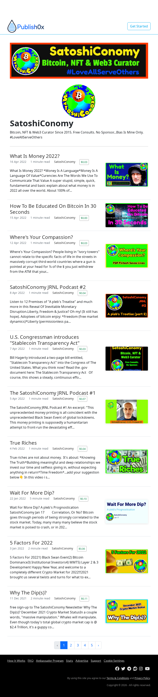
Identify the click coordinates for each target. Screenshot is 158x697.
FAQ (31, 660)
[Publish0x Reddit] (136, 668)
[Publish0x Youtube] (148, 668)
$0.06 (82, 549)
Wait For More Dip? (32, 492)
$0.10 (83, 499)
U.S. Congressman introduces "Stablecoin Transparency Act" (45, 339)
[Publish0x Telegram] (130, 668)
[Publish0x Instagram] (142, 668)
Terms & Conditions (118, 678)
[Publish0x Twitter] (124, 668)
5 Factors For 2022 (31, 542)
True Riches (23, 442)
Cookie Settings (114, 660)
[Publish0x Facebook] (118, 668)
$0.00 (84, 218)
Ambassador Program (50, 660)
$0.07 (82, 399)
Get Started (139, 26)
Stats (69, 660)
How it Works (16, 660)
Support (96, 660)
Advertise (82, 660)
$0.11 (84, 598)
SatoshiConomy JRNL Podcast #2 (48, 287)
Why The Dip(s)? (28, 592)
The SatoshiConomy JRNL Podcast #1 (53, 392)
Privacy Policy (142, 678)
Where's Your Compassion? (41, 237)
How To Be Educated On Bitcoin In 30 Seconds (53, 208)
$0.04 (82, 293)
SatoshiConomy (65, 162)
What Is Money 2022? (34, 155)
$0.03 (84, 162)
